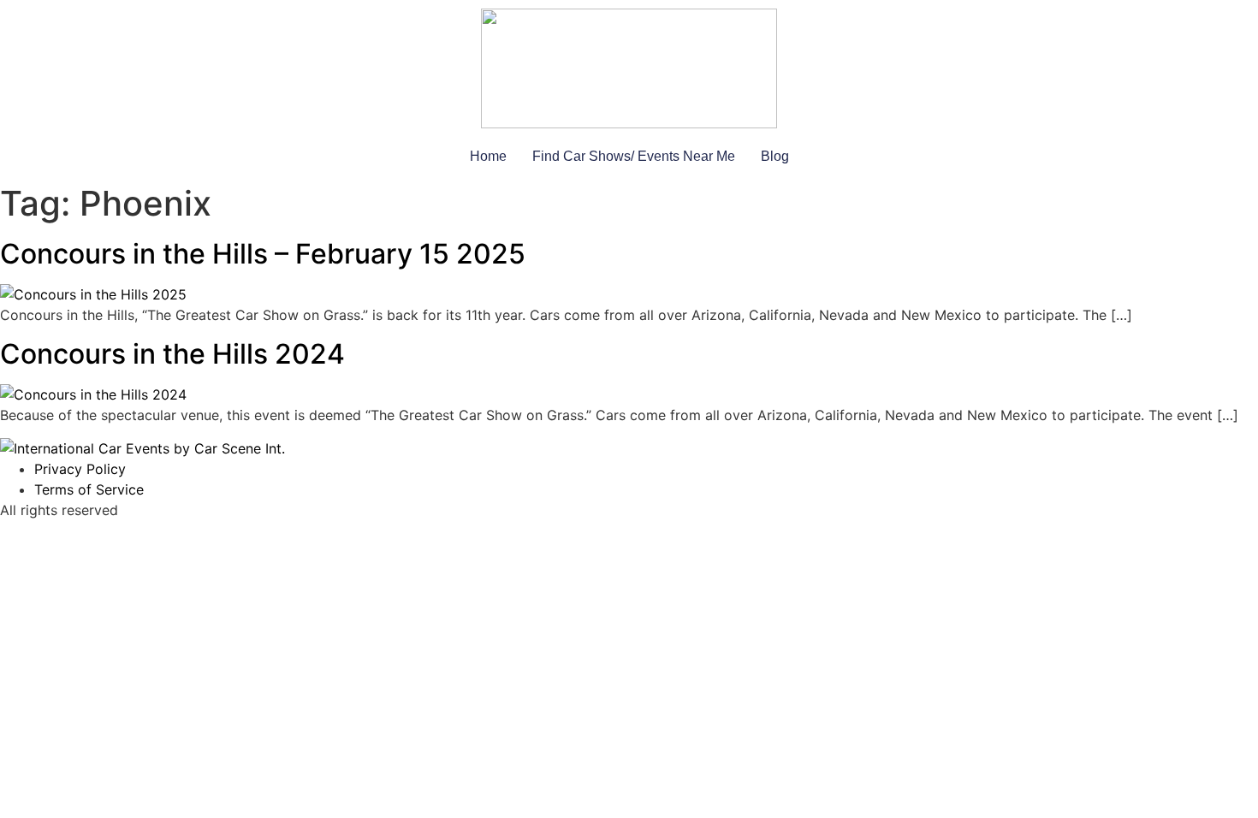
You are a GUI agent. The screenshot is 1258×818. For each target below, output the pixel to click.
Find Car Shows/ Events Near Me (633, 156)
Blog (775, 156)
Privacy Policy (80, 468)
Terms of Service (89, 489)
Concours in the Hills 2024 (172, 353)
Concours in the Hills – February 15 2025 (262, 253)
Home (488, 156)
